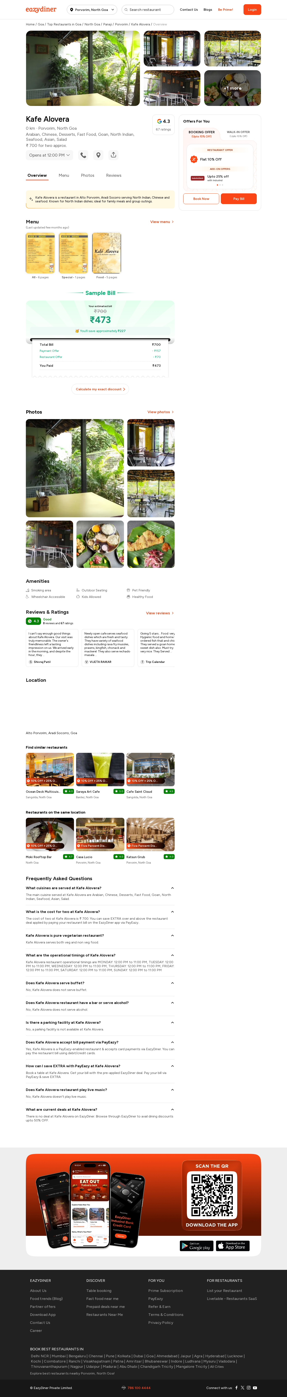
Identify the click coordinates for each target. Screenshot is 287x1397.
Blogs (208, 10)
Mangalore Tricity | (192, 1366)
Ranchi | (75, 1361)
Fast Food (86, 134)
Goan (103, 134)
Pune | (111, 1356)
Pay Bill (238, 199)
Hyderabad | (215, 1356)
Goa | (150, 1356)
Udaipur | (94, 1366)
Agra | (199, 1356)
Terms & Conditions (165, 1314)
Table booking (98, 1290)
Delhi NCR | (41, 1356)
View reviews (158, 613)
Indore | (177, 1361)
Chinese (49, 134)
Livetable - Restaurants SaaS (232, 1298)
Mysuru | (210, 1361)
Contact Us (189, 10)
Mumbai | (60, 1356)
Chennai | (97, 1356)
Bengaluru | (78, 1356)
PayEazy (155, 1298)
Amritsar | (135, 1361)
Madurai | (110, 1366)
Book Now (201, 199)
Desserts (67, 134)
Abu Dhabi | (130, 1366)
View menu (160, 221)
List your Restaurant (224, 1290)
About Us (38, 1290)
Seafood (34, 139)
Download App (43, 1314)
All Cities (216, 1367)
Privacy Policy (160, 1322)
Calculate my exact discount (98, 389)
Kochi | (37, 1361)
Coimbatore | (56, 1361)
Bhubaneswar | (157, 1361)
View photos (158, 412)
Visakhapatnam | (97, 1361)
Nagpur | (77, 1366)
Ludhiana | (194, 1361)
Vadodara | (228, 1361)
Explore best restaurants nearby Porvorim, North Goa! (72, 1373)
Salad (62, 139)
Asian (49, 139)
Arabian (33, 134)
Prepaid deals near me (105, 1306)
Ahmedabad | (168, 1356)
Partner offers (43, 1306)
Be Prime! (225, 10)
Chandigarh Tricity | (157, 1366)
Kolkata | (125, 1356)
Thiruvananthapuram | (50, 1366)
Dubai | (139, 1356)
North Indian (121, 134)
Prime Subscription (165, 1290)
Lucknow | (236, 1356)
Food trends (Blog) (46, 1298)
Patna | (119, 1361)
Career (36, 1330)
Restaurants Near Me (104, 1314)
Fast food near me (102, 1298)
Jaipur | (186, 1356)
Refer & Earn (159, 1306)
